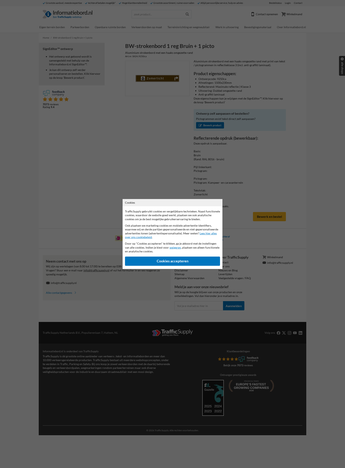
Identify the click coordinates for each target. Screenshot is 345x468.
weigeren (175, 247)
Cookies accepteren (172, 261)
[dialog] (172, 234)
